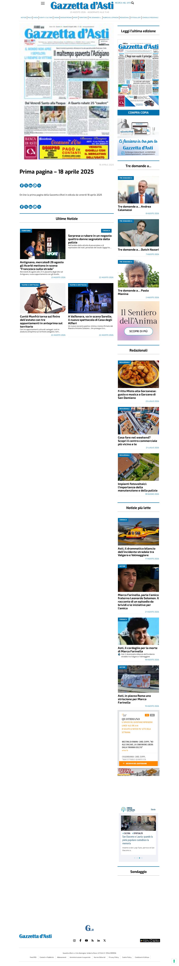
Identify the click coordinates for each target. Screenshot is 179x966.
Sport (75, 18)
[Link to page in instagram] (74, 940)
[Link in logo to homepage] (42, 935)
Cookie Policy (126, 957)
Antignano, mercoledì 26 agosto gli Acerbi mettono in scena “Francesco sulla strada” (42, 265)
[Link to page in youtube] (86, 940)
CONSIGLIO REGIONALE (150, 18)
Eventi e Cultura (45, 18)
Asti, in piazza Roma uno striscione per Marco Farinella (134, 699)
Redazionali (124, 18)
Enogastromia (66, 18)
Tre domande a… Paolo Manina (133, 292)
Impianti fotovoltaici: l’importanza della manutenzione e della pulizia (137, 487)
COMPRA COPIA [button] (138, 113)
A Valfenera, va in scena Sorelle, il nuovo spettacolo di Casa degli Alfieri (90, 320)
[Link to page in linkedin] (30, 185)
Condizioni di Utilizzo (142, 957)
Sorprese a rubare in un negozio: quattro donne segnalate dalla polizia (90, 239)
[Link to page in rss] (92, 940)
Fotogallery (135, 18)
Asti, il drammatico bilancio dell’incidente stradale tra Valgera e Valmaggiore (136, 552)
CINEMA (56, 18)
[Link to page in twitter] (26, 185)
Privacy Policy (114, 957)
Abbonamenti (62, 957)
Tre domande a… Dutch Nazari (138, 249)
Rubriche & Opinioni (111, 18)
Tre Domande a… (95, 18)
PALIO (30, 18)
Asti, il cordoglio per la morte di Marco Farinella (137, 649)
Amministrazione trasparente (80, 957)
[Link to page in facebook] (22, 185)
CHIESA (35, 18)
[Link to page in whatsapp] (35, 185)
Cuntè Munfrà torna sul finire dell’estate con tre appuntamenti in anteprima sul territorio (41, 321)
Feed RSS (33, 957)
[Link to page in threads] (39, 185)
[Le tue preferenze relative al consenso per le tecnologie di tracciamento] (174, 961)
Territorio (83, 18)
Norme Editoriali (100, 957)
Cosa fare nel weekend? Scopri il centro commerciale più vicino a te (137, 441)
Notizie (23, 18)
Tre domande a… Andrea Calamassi (134, 208)
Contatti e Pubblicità (47, 957)
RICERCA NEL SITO (123, 3)
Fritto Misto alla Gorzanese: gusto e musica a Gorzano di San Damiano (137, 394)
